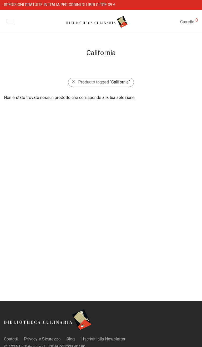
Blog (70, 339)
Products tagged (104, 82)
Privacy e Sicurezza (42, 339)
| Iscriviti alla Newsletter (102, 339)
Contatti (11, 339)
